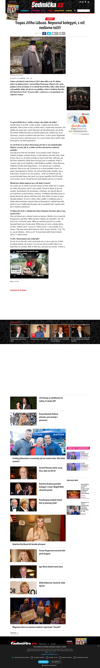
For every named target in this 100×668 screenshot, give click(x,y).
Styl (43, 11)
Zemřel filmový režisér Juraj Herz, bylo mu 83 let (50, 469)
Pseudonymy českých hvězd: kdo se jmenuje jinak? (50, 501)
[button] (50, 654)
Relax (50, 11)
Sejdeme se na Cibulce (84, 453)
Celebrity (24, 11)
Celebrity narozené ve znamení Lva (39, 339)
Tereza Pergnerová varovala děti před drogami (52, 552)
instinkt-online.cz (83, 496)
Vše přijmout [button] (43, 662)
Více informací (52, 652)
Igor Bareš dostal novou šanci (51, 567)
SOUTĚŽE (53, 644)
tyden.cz (83, 513)
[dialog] (50, 656)
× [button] (98, 646)
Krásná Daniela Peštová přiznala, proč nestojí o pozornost (48, 417)
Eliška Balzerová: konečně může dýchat (52, 584)
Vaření (69, 11)
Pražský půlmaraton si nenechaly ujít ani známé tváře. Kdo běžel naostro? (38, 460)
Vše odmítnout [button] (56, 662)
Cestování (59, 11)
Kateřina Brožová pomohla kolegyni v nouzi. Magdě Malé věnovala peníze (51, 487)
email (56, 33)
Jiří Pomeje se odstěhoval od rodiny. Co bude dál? (51, 399)
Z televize (35, 11)
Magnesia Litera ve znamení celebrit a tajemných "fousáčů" (36, 627)
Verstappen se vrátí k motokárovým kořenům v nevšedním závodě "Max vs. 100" (85, 507)
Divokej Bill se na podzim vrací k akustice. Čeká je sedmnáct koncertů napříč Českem (85, 489)
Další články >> (14, 633)
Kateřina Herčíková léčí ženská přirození (28, 544)
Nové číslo (13, 2)
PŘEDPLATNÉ (42, 644)
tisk (63, 33)
